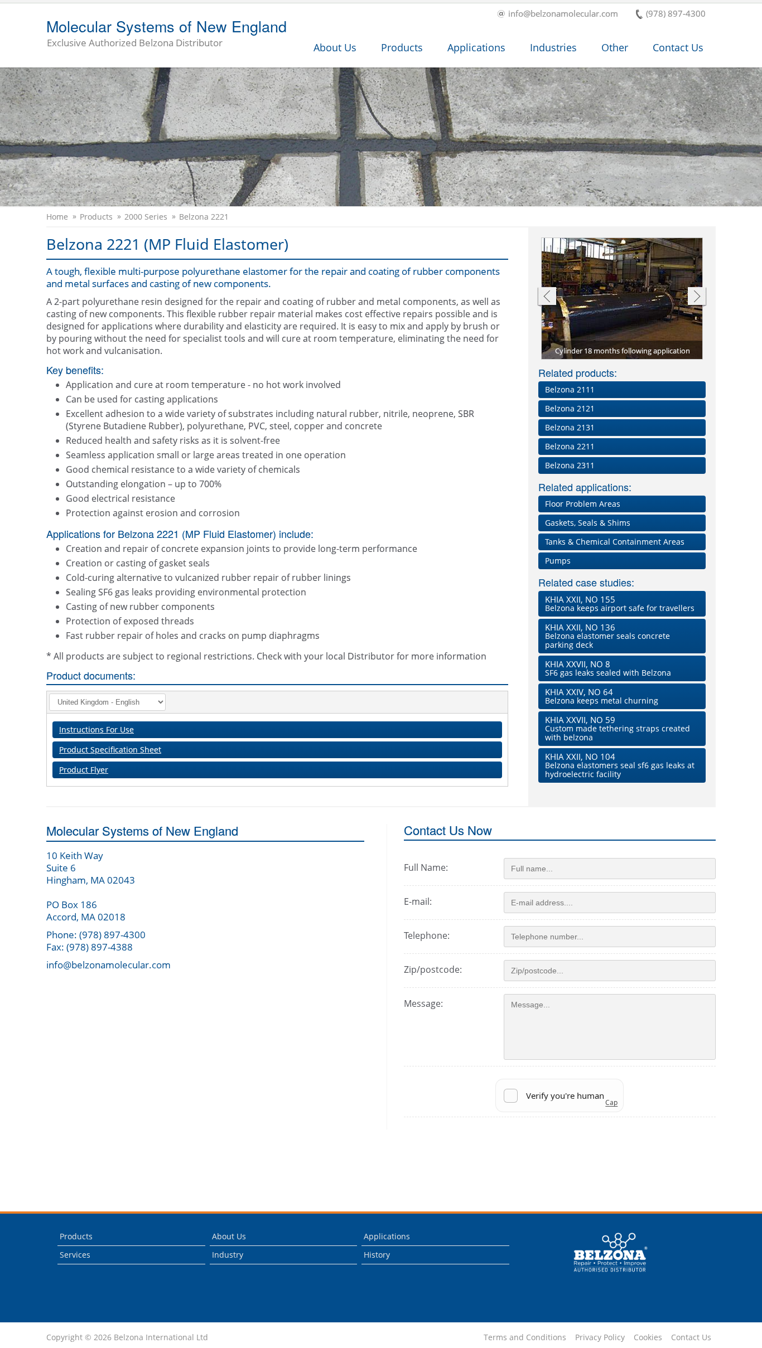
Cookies (648, 1337)
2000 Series (145, 217)
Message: (423, 1003)
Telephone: (427, 935)
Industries (553, 47)
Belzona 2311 (570, 465)
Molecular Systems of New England (166, 34)
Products (402, 47)
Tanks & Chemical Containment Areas (614, 541)
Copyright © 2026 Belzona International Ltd (127, 1337)
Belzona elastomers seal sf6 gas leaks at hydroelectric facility (620, 765)
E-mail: (418, 901)
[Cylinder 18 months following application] (622, 299)
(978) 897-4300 (676, 14)
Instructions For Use (96, 729)
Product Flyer (83, 769)
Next (697, 297)
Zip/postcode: (433, 969)
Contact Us (678, 47)
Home (57, 217)
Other (614, 47)
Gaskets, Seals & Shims (587, 522)
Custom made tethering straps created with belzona (617, 728)
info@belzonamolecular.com (563, 14)
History (377, 1254)
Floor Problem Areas (582, 503)
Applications (476, 47)
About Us (335, 47)
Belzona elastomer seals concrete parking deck (607, 636)
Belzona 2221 (204, 217)
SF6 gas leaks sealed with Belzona (608, 668)
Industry (227, 1254)
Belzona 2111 (570, 389)
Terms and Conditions (525, 1337)
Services (75, 1254)
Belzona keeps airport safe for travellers (620, 603)
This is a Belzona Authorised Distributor (602, 1274)
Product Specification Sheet (110, 749)
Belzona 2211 (570, 446)
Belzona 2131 (570, 427)
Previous (546, 297)
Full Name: (426, 867)
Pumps (558, 560)
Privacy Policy (600, 1337)
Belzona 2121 (570, 408)
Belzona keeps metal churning (601, 696)
